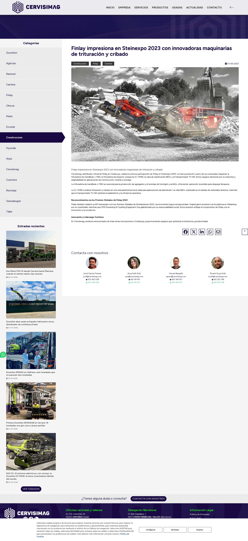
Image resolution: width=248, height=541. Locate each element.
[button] (36, 7)
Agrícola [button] (11, 63)
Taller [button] (9, 211)
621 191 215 (135, 279)
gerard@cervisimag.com (176, 276)
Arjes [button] (9, 158)
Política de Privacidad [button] (199, 514)
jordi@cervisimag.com (92, 276)
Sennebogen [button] (13, 201)
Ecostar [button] (10, 126)
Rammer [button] (11, 73)
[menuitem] (110, 7)
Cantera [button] (10, 84)
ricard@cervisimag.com (217, 276)
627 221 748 (219, 279)
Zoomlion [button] (11, 52)
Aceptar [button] (199, 529)
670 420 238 (93, 279)
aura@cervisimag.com (134, 276)
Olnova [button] (10, 105)
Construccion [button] (14, 137)
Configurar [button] (150, 529)
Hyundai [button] (11, 148)
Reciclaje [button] (11, 190)
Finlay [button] (9, 95)
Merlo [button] (9, 116)
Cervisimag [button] (12, 169)
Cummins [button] (11, 179)
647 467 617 (177, 279)
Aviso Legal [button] (195, 518)
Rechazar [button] (175, 529)
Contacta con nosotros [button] (148, 498)
